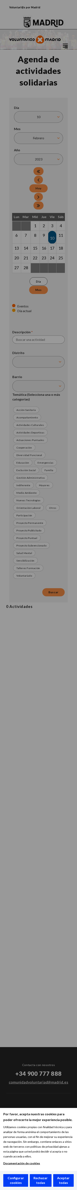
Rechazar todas (40, 1180)
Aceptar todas (63, 1180)
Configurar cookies (16, 1180)
